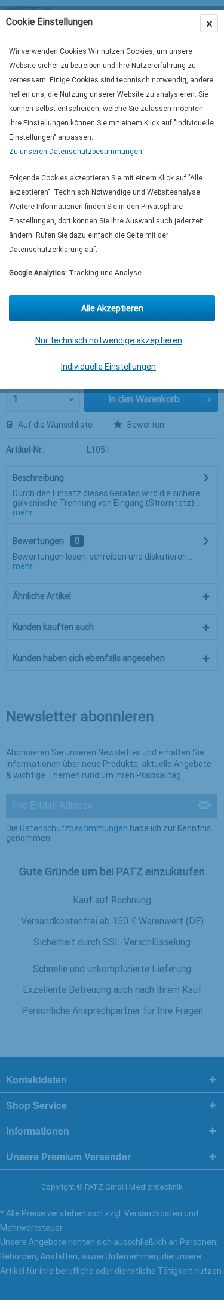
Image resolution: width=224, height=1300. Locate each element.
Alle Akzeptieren (112, 308)
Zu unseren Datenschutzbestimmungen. (76, 151)
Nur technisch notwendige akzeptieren (108, 340)
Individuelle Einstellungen (108, 366)
